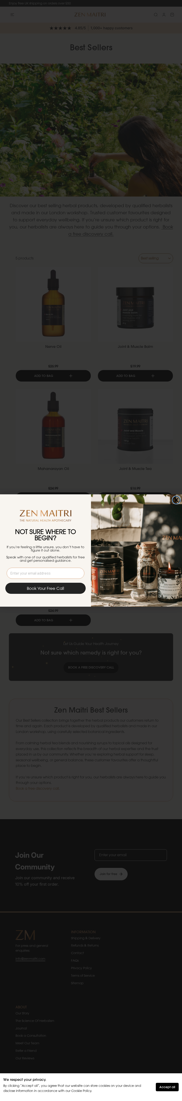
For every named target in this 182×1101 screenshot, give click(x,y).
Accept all (167, 1087)
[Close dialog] (176, 500)
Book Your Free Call (45, 588)
